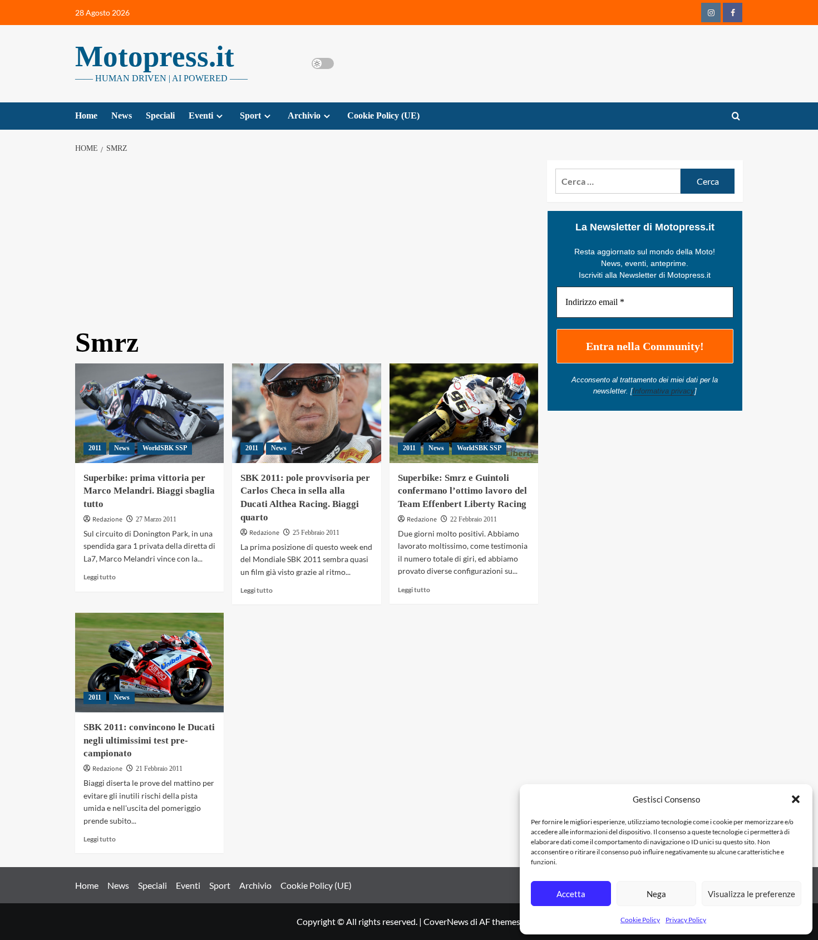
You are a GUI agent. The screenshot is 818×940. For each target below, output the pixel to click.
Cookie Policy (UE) (383, 115)
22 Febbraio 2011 (473, 519)
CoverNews (446, 921)
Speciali (160, 115)
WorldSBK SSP (164, 448)
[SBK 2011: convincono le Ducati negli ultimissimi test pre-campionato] (149, 662)
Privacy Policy (686, 920)
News (121, 115)
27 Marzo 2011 (156, 519)
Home (86, 115)
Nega (656, 894)
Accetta (570, 894)
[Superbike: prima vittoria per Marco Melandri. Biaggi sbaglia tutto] (149, 412)
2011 (94, 448)
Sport (250, 115)
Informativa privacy (663, 391)
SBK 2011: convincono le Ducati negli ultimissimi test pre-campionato (149, 740)
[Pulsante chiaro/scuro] (323, 63)
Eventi (201, 115)
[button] (795, 799)
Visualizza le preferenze (751, 894)
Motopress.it (154, 56)
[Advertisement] (307, 244)
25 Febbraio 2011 (316, 533)
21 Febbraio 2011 (159, 768)
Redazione (107, 519)
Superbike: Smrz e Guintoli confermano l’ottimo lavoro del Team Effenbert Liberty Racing (462, 491)
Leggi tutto (99, 577)
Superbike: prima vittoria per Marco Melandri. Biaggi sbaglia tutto (149, 491)
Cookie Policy (640, 920)
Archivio (304, 115)
